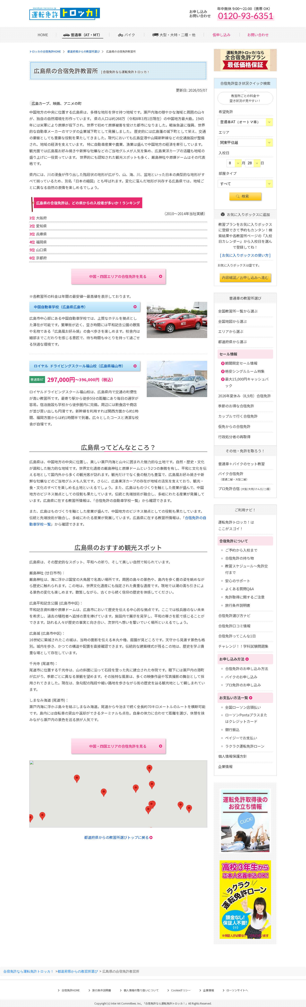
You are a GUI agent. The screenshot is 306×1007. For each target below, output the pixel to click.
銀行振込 (232, 729)
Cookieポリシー (181, 990)
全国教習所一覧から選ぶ (238, 311)
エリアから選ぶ (230, 331)
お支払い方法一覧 (233, 697)
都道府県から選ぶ (232, 341)
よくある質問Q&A (239, 588)
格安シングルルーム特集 (245, 371)
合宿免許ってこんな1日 (237, 636)
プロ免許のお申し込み (243, 685)
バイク (129, 34)
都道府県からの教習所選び (78, 971)
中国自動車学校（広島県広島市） (61, 306)
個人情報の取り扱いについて (141, 990)
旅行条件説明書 (237, 605)
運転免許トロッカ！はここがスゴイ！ (236, 525)
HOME (43, 34)
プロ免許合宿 (245, 488)
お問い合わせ (258, 34)
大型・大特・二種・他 (177, 34)
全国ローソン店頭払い (243, 707)
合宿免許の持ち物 (239, 558)
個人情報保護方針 (232, 756)
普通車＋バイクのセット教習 (241, 463)
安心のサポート (237, 580)
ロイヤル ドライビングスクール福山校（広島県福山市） (79, 365)
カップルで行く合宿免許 (238, 416)
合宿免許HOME (71, 990)
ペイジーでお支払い (241, 737)
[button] (77, 779)
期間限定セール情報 (241, 363)
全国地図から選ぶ (232, 321)
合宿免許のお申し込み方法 (246, 668)
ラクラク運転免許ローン (244, 746)
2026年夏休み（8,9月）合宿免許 (244, 395)
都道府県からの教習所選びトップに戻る (116, 837)
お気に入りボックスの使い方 (245, 255)
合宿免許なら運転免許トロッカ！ (28, 971)
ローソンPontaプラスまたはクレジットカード (246, 718)
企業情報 (225, 766)
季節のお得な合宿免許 (236, 405)
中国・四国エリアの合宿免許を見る (118, 276)
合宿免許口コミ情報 (234, 625)
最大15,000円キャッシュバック (247, 382)
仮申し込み (222, 34)
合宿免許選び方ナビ (234, 615)
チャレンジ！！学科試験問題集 (243, 646)
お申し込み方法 (231, 659)
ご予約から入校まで (241, 550)
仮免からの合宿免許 (234, 426)
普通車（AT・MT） (86, 34)
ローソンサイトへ (237, 990)
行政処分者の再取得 (234, 436)
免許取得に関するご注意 (245, 597)
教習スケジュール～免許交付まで (246, 569)
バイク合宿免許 (233, 476)
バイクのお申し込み (241, 676)
